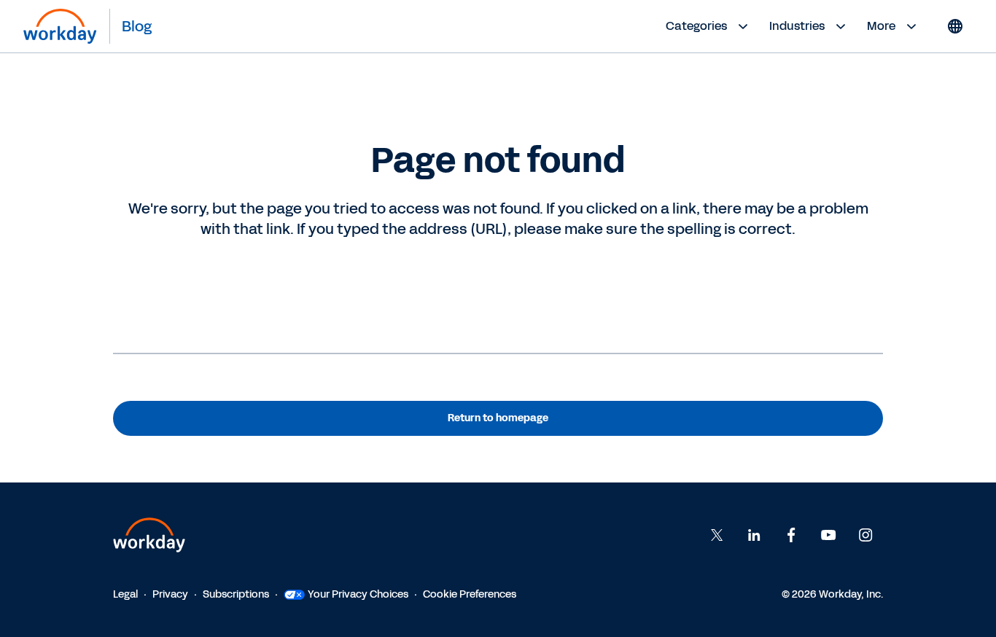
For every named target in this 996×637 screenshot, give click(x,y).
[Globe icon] (955, 26)
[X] (716, 534)
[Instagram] (865, 534)
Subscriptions (236, 594)
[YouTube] (828, 534)
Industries (797, 25)
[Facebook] (791, 534)
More (881, 25)
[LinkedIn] (753, 534)
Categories (696, 25)
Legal (125, 594)
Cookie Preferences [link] (469, 594)
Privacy (170, 594)
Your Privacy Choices (358, 594)
